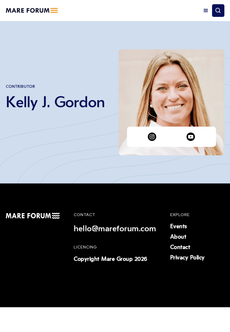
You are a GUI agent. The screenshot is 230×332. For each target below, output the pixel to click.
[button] (206, 11)
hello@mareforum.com (115, 229)
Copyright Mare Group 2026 (110, 259)
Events (178, 226)
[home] (32, 11)
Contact (180, 247)
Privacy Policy (187, 258)
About (178, 237)
